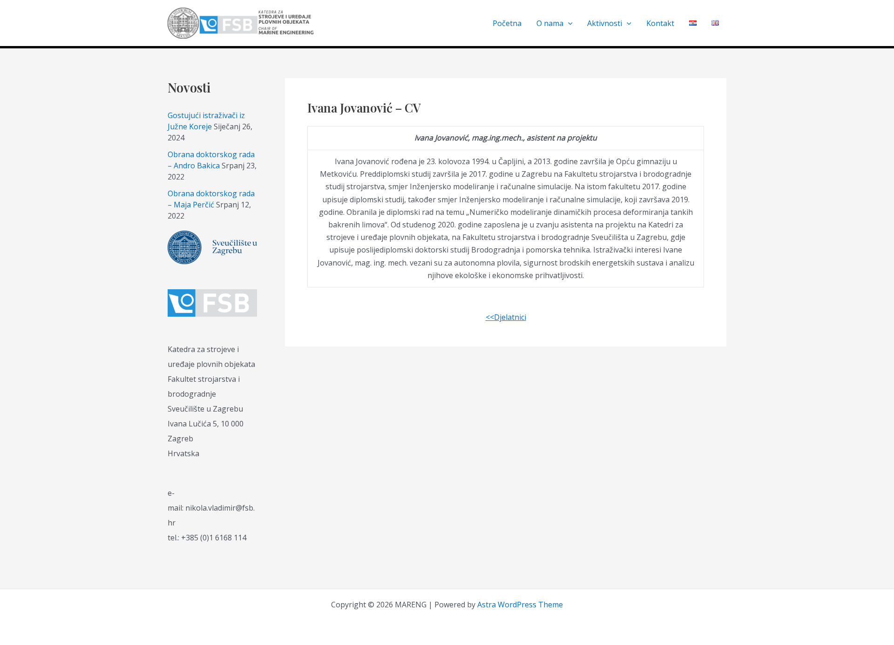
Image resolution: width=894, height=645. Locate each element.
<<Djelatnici (506, 317)
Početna (507, 23)
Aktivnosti (604, 23)
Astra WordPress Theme (520, 604)
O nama (549, 23)
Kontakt (660, 23)
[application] (568, 23)
